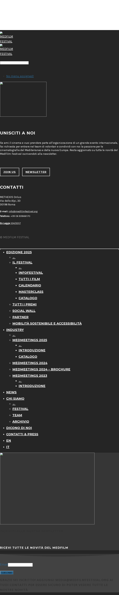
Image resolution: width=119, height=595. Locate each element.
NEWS (11, 392)
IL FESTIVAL (22, 262)
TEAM (17, 415)
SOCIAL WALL (23, 311)
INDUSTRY (15, 330)
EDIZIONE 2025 (19, 252)
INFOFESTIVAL (31, 272)
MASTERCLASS (31, 292)
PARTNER (20, 317)
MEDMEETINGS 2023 (29, 376)
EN (8, 440)
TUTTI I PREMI (24, 304)
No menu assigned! (20, 76)
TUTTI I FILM (29, 279)
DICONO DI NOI (19, 428)
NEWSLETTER (36, 171)
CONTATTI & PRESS (22, 434)
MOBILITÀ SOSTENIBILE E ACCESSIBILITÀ (47, 323)
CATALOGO (28, 298)
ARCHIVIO (20, 421)
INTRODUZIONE (32, 350)
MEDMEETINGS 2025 (29, 340)
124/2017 (10, 223)
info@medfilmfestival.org (23, 211)
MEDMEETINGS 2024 (29, 363)
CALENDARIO (30, 285)
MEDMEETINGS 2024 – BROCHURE (41, 369)
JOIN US (9, 171)
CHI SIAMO (15, 398)
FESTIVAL (20, 409)
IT (7, 447)
